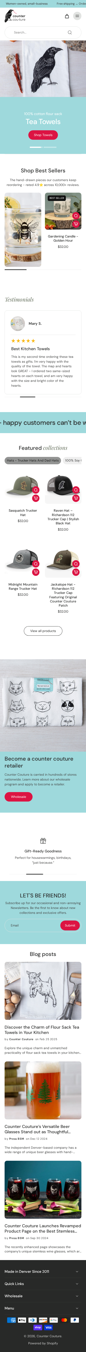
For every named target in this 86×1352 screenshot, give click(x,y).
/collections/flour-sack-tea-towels (25, 42)
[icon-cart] (67, 16)
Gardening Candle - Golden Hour (63, 238)
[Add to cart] (76, 224)
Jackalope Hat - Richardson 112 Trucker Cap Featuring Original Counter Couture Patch (63, 595)
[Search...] (70, 32)
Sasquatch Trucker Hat (23, 512)
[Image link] (23, 230)
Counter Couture (49, 1336)
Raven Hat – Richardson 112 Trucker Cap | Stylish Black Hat (63, 516)
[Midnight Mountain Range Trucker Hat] (23, 559)
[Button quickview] (76, 215)
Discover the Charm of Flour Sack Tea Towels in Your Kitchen (42, 1030)
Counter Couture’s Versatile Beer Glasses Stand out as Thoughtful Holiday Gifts (37, 1129)
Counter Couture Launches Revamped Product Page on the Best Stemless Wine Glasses (43, 1228)
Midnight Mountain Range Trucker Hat (22, 586)
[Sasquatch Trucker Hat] (23, 485)
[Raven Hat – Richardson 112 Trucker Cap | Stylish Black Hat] (63, 485)
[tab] (36, 148)
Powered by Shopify (43, 1343)
